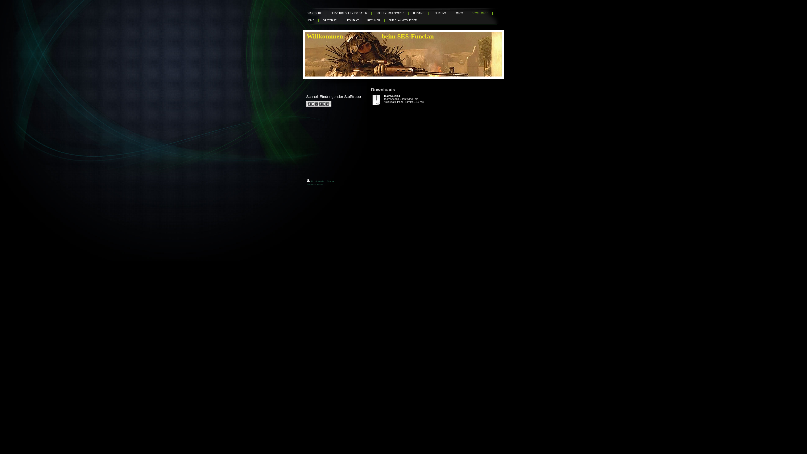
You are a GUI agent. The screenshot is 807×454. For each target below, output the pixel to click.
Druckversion (318, 181)
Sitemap (331, 181)
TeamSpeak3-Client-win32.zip (401, 99)
